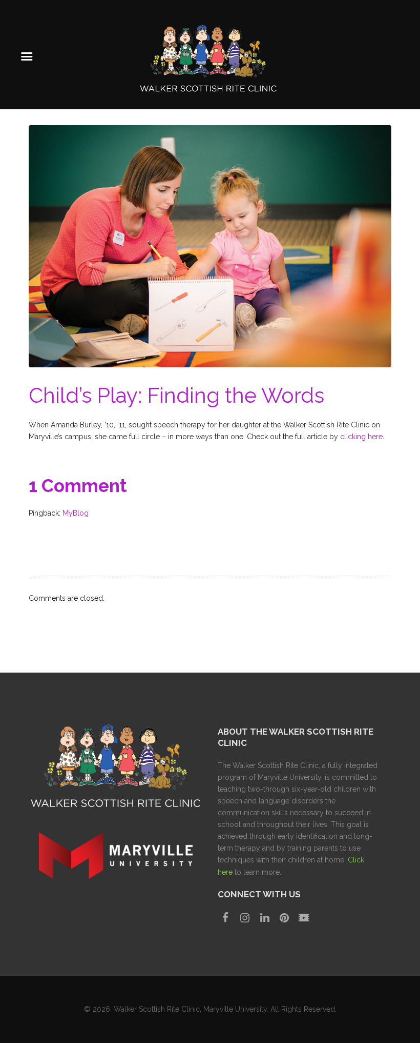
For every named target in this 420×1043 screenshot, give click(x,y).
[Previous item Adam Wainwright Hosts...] (119, 246)
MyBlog (75, 513)
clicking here (361, 436)
